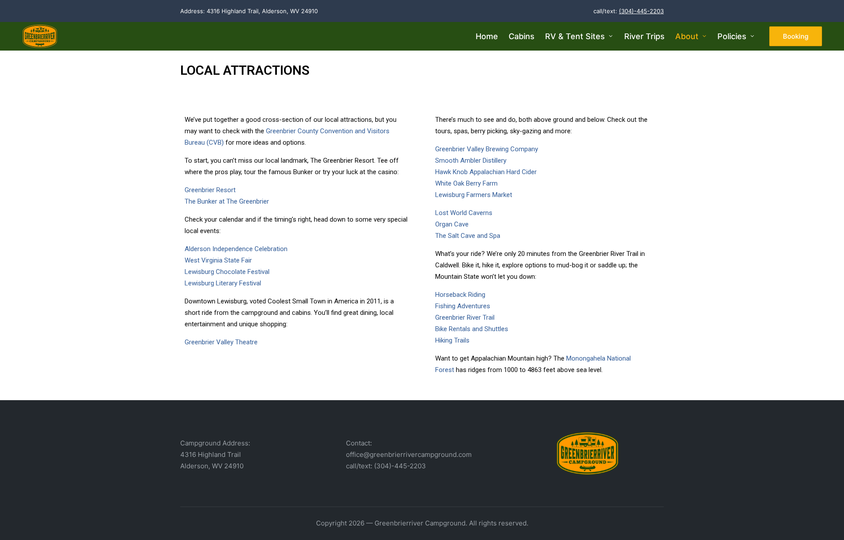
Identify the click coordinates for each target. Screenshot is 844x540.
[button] (795, 36)
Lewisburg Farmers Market (473, 195)
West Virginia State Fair (218, 260)
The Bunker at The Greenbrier (227, 201)
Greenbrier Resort (210, 190)
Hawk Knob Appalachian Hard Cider (486, 172)
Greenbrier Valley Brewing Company (486, 149)
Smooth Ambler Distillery (470, 160)
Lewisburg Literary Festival (223, 283)
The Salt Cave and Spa (467, 236)
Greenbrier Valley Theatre (221, 342)
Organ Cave (452, 224)
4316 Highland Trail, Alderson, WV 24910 (262, 11)
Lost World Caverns (463, 213)
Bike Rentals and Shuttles (471, 329)
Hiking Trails (452, 340)
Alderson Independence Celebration (236, 249)
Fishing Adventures (462, 306)
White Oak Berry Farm (466, 183)
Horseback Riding (460, 295)
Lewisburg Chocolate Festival (227, 272)
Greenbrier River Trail (465, 317)
